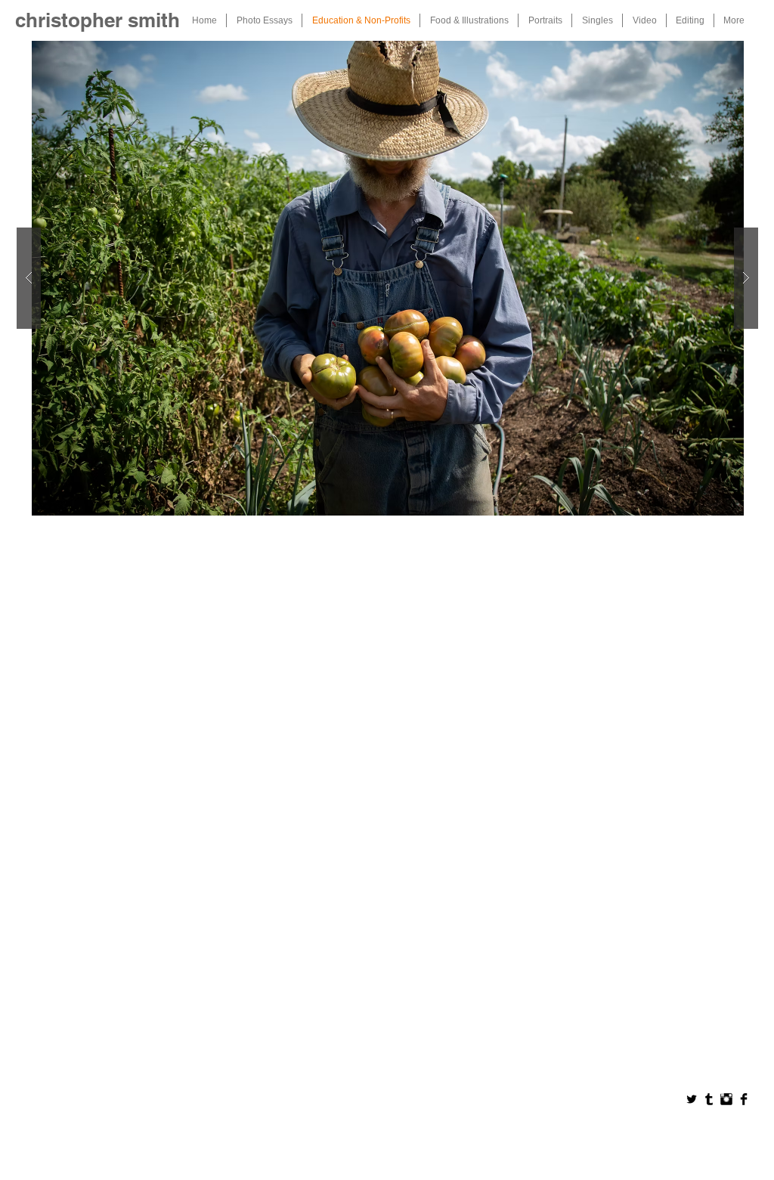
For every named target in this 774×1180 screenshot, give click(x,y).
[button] (387, 278)
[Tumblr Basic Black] (709, 1099)
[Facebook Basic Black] (744, 1099)
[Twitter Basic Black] (692, 1099)
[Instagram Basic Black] (726, 1099)
